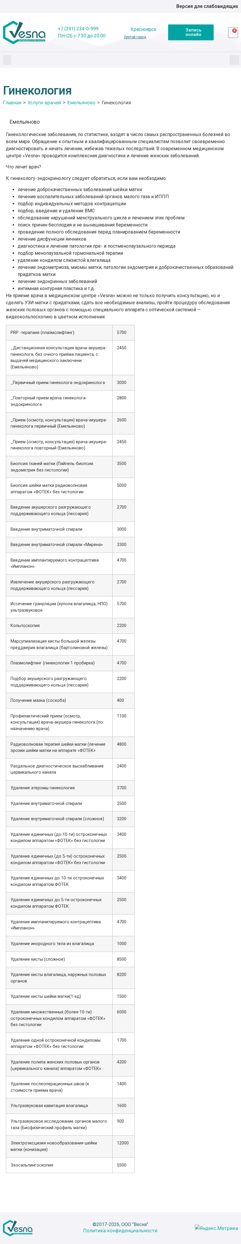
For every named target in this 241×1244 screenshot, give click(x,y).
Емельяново (25, 122)
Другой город (135, 37)
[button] (7, 60)
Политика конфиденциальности (120, 1230)
